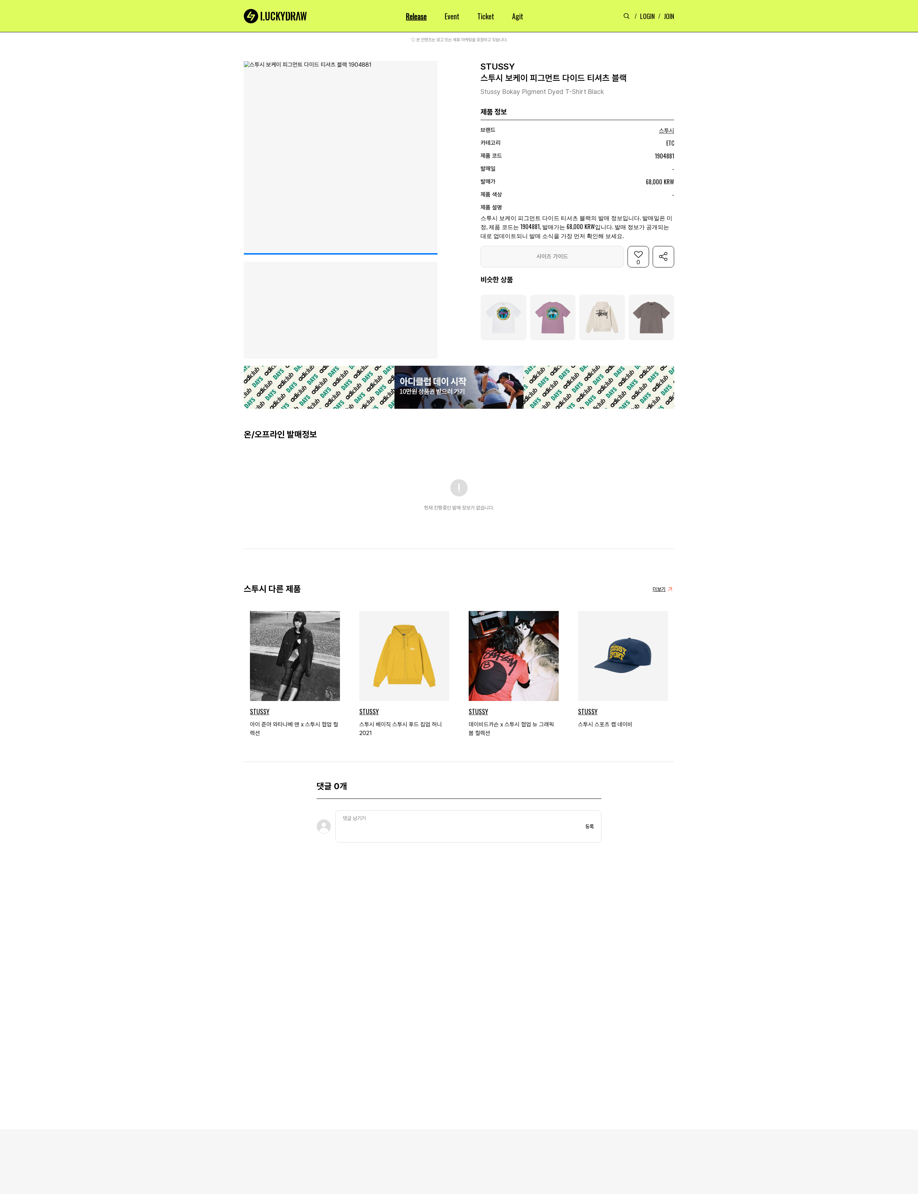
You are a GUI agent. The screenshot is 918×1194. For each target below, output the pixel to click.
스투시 (666, 130)
